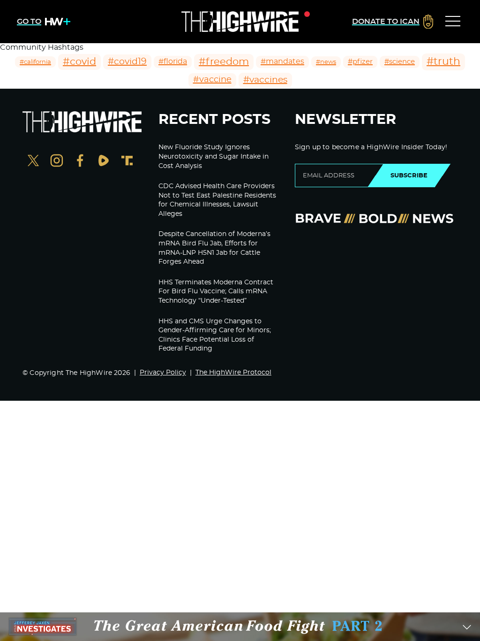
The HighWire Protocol (233, 372)
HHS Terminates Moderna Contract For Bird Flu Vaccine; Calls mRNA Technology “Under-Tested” (215, 291)
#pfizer (360, 61)
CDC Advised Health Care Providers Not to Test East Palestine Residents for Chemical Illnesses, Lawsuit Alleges (217, 200)
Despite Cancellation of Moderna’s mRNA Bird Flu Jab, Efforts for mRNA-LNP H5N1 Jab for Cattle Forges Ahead (214, 248)
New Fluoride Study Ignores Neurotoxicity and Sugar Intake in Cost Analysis (213, 156)
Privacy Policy (163, 372)
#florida (172, 61)
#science (399, 61)
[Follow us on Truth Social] (127, 162)
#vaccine (212, 80)
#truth (443, 61)
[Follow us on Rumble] (103, 162)
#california (35, 62)
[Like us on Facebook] (80, 161)
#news (326, 62)
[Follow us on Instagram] (57, 161)
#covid (79, 62)
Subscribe (409, 175)
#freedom (224, 62)
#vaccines (265, 80)
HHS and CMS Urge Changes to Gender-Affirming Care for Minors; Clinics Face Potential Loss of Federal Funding (214, 335)
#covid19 (127, 61)
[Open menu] (452, 21)
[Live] (240, 21)
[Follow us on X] (33, 161)
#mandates (282, 61)
